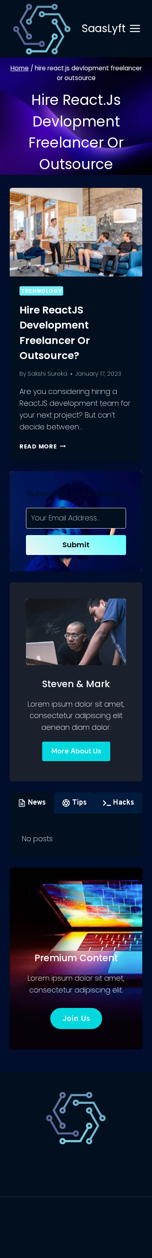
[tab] (32, 803)
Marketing (76, 1178)
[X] (76, 1246)
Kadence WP (81, 1226)
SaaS (26, 1166)
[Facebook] (58, 1246)
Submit (76, 545)
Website (120, 1166)
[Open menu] (135, 28)
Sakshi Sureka (47, 374)
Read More (42, 446)
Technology (41, 290)
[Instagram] (93, 1246)
